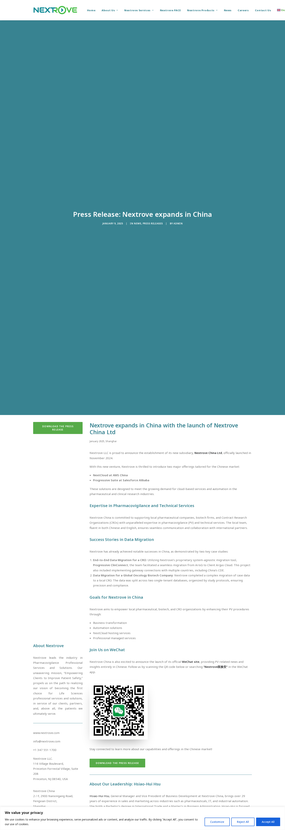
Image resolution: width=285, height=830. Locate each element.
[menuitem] (91, 10)
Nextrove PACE (170, 10)
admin (178, 223)
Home (91, 10)
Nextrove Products (200, 10)
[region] (142, 818)
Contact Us (263, 10)
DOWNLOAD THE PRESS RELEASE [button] (58, 428)
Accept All (268, 822)
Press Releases (153, 223)
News (228, 10)
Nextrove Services (137, 10)
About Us (108, 10)
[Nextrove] (55, 10)
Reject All (243, 822)
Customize (217, 822)
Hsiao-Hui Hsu (99, 796)
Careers (243, 10)
